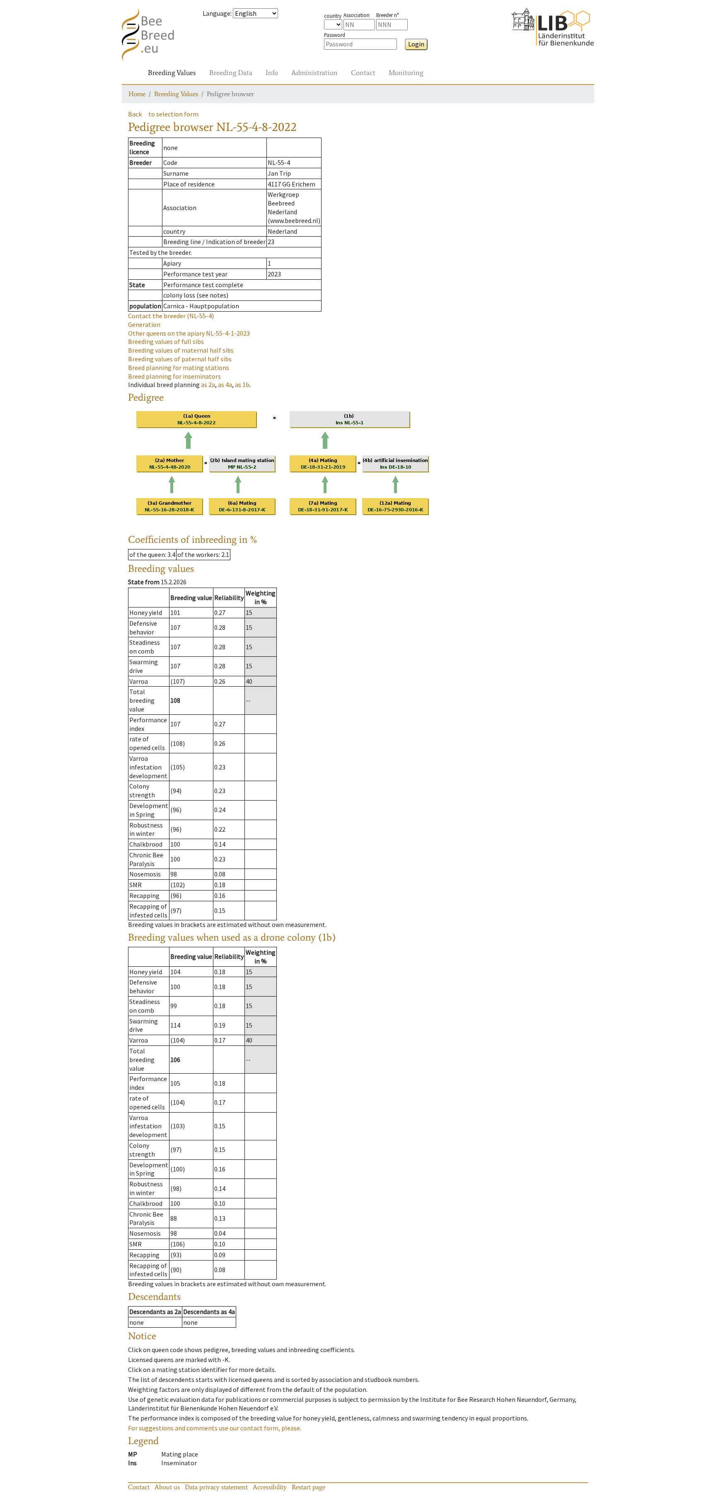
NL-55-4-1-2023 (189, 333)
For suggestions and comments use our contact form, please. (214, 1428)
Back (135, 114)
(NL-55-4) (171, 316)
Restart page (308, 1487)
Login (416, 44)
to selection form (173, 114)
